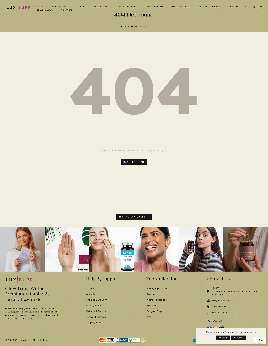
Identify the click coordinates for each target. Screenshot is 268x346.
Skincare (150, 294)
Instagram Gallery (134, 216)
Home (123, 26)
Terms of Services (96, 317)
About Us (91, 294)
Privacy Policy (93, 305)
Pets (148, 317)
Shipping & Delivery (96, 299)
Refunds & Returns (96, 311)
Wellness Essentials (156, 299)
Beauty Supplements (157, 288)
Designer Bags (154, 311)
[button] (246, 6)
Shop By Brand (94, 322)
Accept (223, 338)
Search (90, 288)
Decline (238, 338)
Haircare (151, 305)
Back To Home (134, 162)
